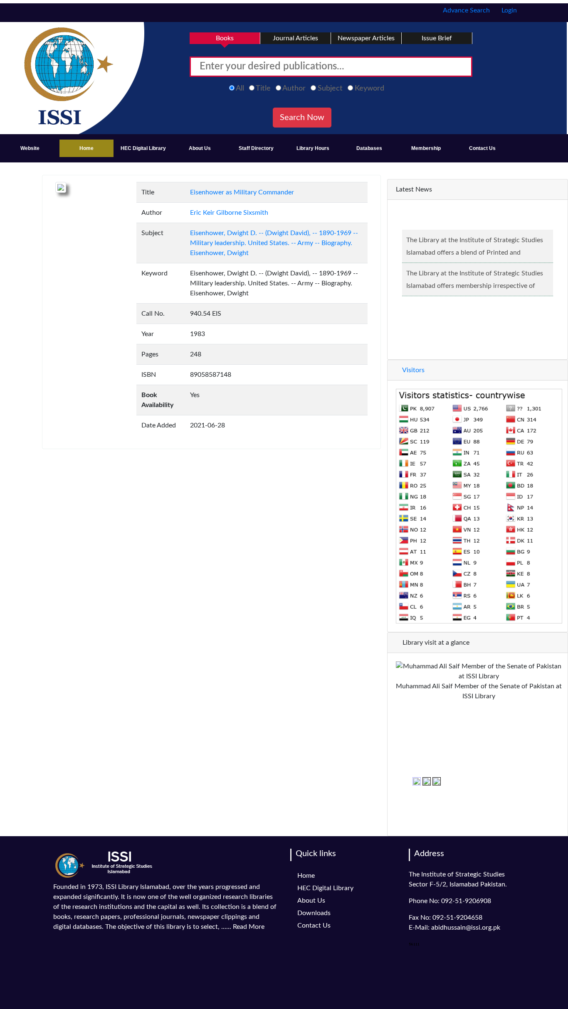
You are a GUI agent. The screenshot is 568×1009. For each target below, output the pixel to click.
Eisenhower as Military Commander (242, 192)
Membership (426, 148)
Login (508, 10)
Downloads (314, 913)
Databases (369, 148)
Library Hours (312, 148)
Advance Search (466, 10)
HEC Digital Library (143, 148)
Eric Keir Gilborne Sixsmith (229, 212)
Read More (248, 926)
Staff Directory (256, 148)
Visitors (413, 370)
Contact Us (482, 148)
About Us (200, 148)
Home (86, 148)
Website (30, 148)
